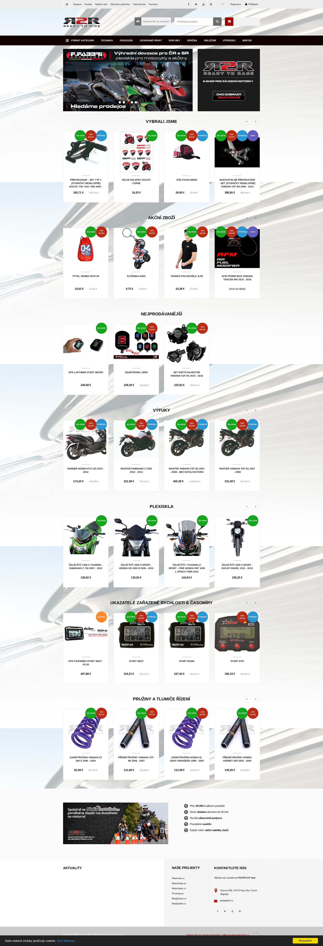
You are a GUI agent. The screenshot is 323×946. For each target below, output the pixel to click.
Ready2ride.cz (179, 903)
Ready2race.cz (179, 898)
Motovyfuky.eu (179, 883)
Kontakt (88, 4)
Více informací (66, 940)
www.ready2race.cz (240, 935)
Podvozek (126, 40)
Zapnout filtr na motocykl (156, 21)
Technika (107, 40)
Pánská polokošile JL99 (187, 276)
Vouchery (153, 4)
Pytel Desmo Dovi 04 (86, 276)
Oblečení (210, 40)
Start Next (136, 661)
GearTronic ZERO (136, 372)
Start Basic (187, 661)
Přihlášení (253, 4)
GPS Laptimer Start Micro (85, 372)
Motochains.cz (179, 888)
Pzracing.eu (178, 893)
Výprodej (229, 40)
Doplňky (174, 40)
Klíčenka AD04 (136, 276)
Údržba (192, 40)
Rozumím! (305, 940)
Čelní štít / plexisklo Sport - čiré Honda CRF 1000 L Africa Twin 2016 (187, 568)
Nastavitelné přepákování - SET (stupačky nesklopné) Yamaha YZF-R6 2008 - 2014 (237, 183)
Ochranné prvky (151, 40)
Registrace (235, 4)
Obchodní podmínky (120, 4)
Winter (247, 40)
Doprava (77, 4)
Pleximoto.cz (178, 878)
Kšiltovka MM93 (186, 180)
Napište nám (101, 4)
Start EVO (237, 661)
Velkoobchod (139, 4)
